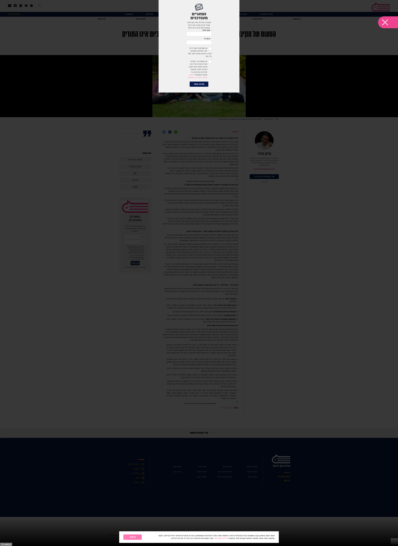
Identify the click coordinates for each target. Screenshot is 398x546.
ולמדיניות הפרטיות (195, 77)
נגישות (7, 544)
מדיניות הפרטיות (221, 538)
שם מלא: (206, 30)
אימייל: (207, 39)
